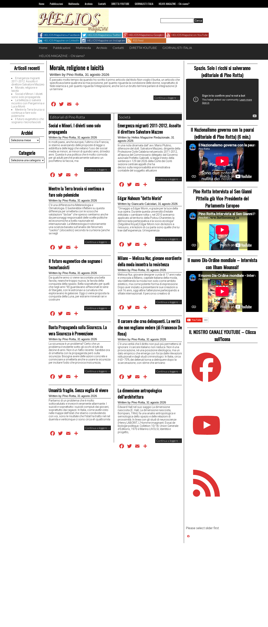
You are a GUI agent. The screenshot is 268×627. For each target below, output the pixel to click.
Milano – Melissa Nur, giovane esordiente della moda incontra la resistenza (149, 261)
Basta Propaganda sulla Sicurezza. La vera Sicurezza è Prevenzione (78, 330)
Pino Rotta (75, 75)
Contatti (102, 4)
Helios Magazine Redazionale (150, 137)
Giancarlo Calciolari (143, 203)
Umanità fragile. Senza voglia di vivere (78, 390)
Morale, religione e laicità (77, 67)
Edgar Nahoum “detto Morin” (140, 198)
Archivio (89, 4)
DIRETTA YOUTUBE (120, 4)
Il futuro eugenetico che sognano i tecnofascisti (27, 120)
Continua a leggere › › (166, 97)
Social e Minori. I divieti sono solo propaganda (27, 95)
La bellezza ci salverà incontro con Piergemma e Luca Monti (27, 103)
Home (41, 4)
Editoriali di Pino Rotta (67, 117)
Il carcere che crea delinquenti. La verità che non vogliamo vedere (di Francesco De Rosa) (150, 327)
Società (124, 117)
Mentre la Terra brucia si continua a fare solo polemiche (28, 112)
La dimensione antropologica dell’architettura (140, 393)
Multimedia (73, 4)
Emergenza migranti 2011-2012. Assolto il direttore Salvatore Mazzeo (27, 81)
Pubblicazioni (56, 4)
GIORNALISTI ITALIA (144, 4)
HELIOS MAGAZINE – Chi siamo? (174, 4)
